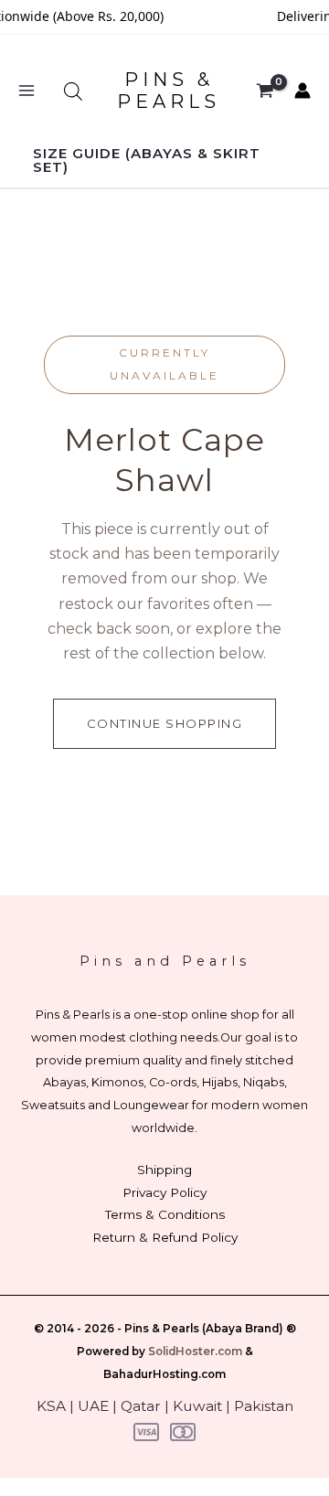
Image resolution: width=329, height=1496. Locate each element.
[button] (164, 160)
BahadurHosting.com (164, 1374)
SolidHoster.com (195, 1351)
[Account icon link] (302, 90)
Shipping (164, 1169)
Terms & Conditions (165, 1214)
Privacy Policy (164, 1192)
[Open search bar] (73, 91)
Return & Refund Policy (165, 1237)
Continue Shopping (165, 723)
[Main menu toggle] (26, 91)
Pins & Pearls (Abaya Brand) (203, 1328)
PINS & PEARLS (168, 90)
